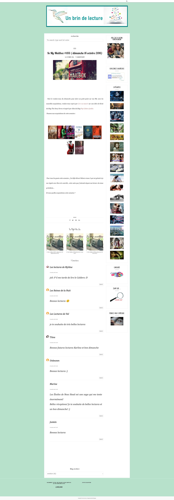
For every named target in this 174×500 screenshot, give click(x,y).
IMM (75, 48)
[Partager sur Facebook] (71, 220)
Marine (53, 384)
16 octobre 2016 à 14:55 (54, 389)
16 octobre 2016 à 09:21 (54, 272)
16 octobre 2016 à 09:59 (54, 319)
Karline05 (113, 75)
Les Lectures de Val (59, 314)
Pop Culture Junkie (87, 109)
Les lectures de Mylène (61, 267)
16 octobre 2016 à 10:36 (54, 342)
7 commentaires (80, 57)
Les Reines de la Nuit (60, 290)
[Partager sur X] (73, 220)
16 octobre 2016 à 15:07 (54, 427)
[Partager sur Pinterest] (76, 220)
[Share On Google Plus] (79, 220)
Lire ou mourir (83, 104)
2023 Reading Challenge (116, 73)
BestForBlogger (93, 498)
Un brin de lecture (84, 498)
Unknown (54, 361)
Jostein (53, 422)
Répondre (101, 284)
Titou (52, 337)
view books (122, 80)
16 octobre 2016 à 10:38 (54, 366)
